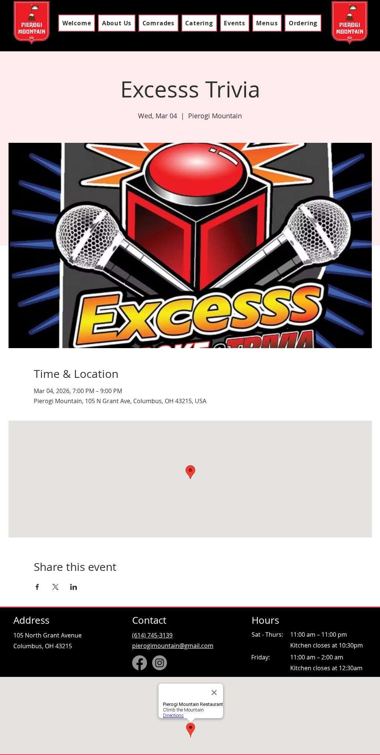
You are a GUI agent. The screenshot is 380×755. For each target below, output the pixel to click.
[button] (267, 23)
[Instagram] (159, 662)
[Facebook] (139, 662)
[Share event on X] (55, 587)
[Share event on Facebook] (37, 587)
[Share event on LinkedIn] (73, 587)
